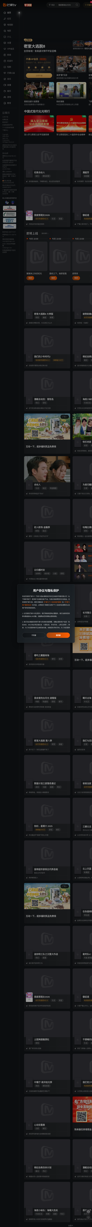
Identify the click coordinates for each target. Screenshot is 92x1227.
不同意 (34, 635)
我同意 (58, 635)
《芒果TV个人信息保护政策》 (52, 602)
